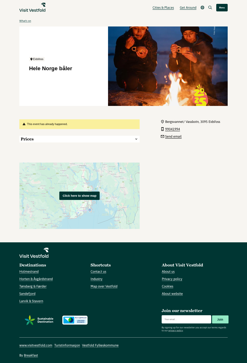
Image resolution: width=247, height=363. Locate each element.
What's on (25, 20)
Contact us (98, 271)
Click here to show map (79, 195)
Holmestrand (29, 271)
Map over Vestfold (104, 286)
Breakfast (31, 355)
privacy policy (175, 330)
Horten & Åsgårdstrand (36, 279)
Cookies (167, 286)
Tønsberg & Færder (33, 286)
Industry (96, 279)
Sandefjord (27, 293)
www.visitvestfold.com (35, 345)
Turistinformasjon (67, 345)
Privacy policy (172, 279)
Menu (222, 7)
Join (220, 319)
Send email (173, 136)
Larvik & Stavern (31, 301)
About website (172, 293)
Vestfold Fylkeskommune (100, 345)
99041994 (172, 129)
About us (168, 271)
